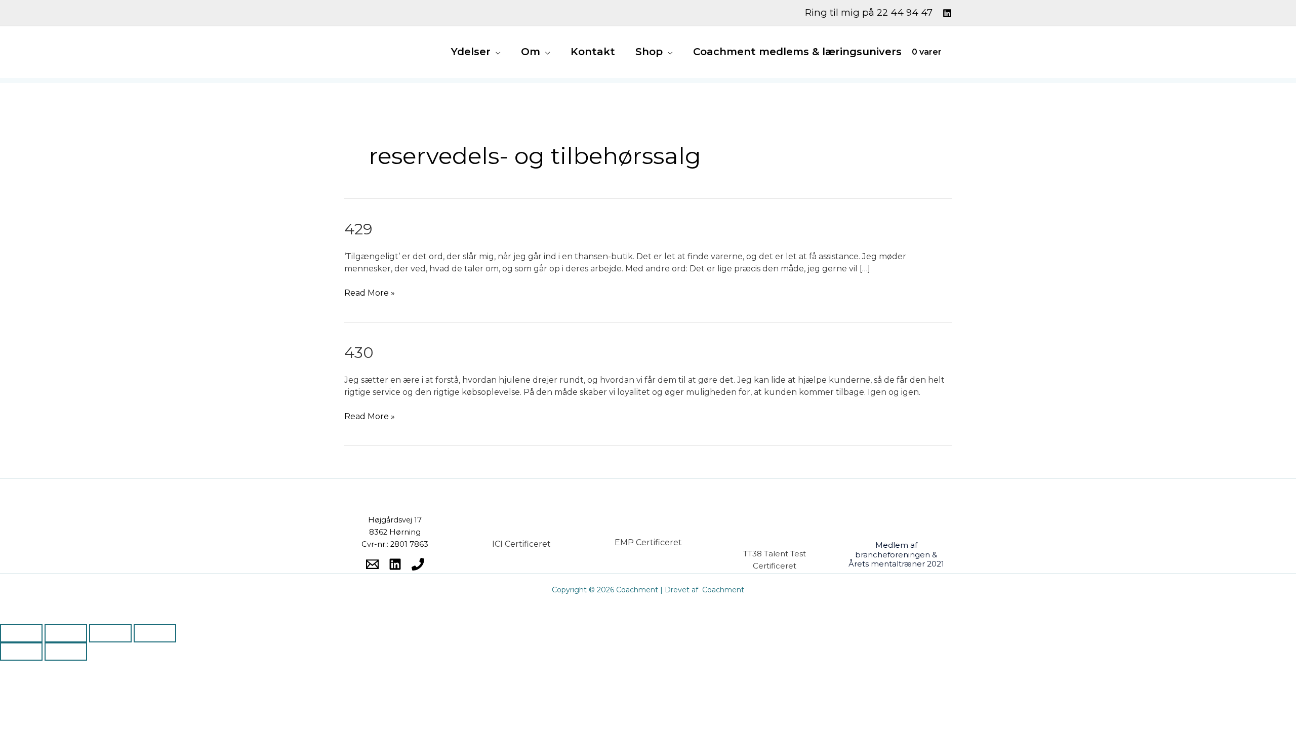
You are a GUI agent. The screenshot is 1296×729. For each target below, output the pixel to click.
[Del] (110, 633)
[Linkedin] (947, 13)
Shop (649, 52)
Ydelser (471, 52)
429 (358, 229)
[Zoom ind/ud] (21, 633)
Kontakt (593, 52)
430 (359, 352)
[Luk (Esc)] (155, 633)
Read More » (369, 292)
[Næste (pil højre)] (66, 651)
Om (530, 52)
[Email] (372, 564)
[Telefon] (418, 564)
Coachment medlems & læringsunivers (797, 52)
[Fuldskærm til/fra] (66, 633)
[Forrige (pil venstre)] (21, 651)
